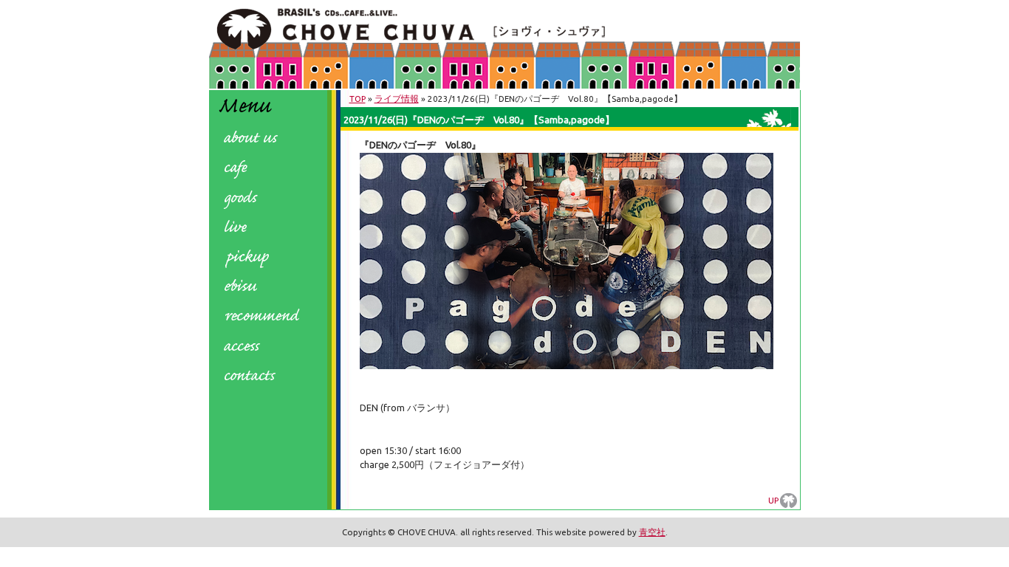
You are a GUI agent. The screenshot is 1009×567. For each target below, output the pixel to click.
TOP (357, 98)
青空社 (652, 532)
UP (773, 500)
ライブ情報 (396, 98)
